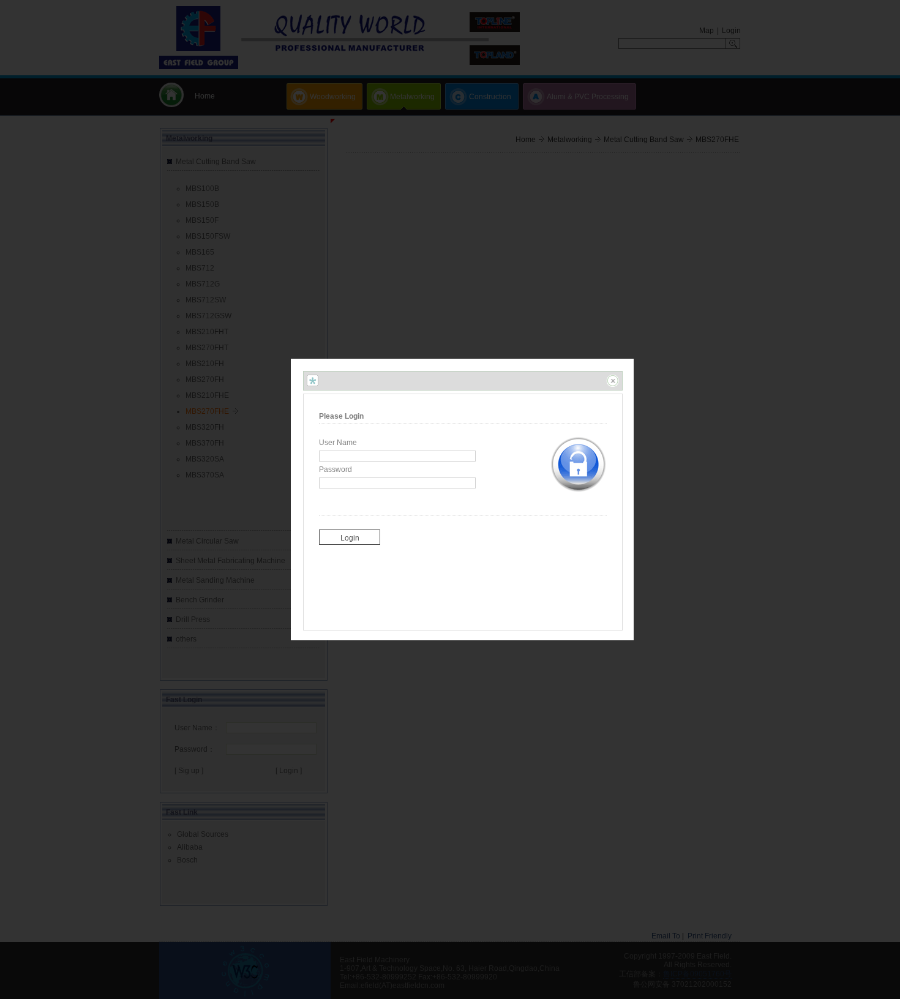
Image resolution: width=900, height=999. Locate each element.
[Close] (612, 381)
